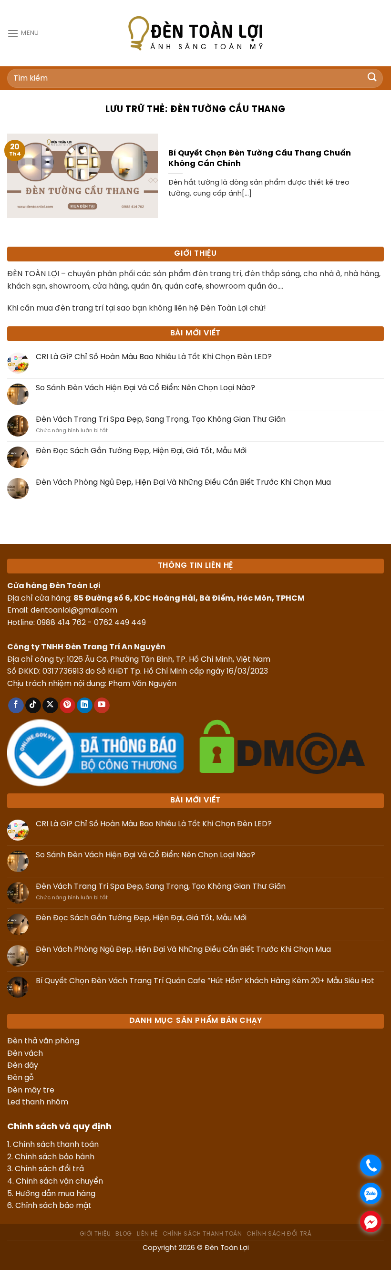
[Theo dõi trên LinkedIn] (85, 705)
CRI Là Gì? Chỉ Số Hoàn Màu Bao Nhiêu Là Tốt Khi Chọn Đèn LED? (154, 357)
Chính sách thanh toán (56, 1145)
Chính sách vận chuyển (59, 1181)
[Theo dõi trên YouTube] (102, 705)
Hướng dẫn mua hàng (55, 1194)
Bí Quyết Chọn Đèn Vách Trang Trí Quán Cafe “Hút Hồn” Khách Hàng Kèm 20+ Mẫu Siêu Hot (205, 981)
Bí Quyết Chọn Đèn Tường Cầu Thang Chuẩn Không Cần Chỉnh (259, 158)
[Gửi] (372, 78)
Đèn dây (22, 1066)
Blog (123, 1234)
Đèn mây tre (30, 1090)
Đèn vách (25, 1054)
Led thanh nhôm (37, 1102)
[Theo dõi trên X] (50, 705)
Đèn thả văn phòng (43, 1041)
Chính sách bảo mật (53, 1206)
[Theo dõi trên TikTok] (33, 705)
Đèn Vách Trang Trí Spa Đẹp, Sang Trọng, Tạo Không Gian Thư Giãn (161, 420)
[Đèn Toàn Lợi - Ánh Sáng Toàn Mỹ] (195, 32)
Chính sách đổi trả (49, 1169)
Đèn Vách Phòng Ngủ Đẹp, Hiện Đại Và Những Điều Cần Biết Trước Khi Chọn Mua (183, 483)
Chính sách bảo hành (54, 1157)
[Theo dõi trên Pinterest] (67, 705)
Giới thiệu (95, 1234)
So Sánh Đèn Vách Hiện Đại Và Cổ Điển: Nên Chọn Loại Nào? (145, 388)
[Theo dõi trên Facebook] (16, 705)
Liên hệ (147, 1234)
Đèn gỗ (20, 1078)
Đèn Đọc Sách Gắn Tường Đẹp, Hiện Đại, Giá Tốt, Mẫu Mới (141, 451)
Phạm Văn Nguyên (142, 684)
